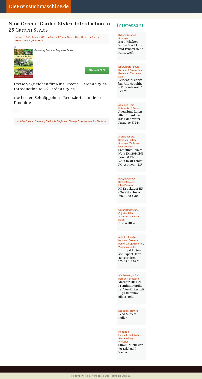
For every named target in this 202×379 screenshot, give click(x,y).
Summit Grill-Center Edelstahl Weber (131, 348)
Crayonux (126, 375)
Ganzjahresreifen (134, 243)
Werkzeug (123, 341)
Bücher (53, 37)
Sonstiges (123, 38)
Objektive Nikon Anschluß (126, 215)
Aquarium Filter (126, 104)
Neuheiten (123, 310)
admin (18, 37)
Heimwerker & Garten (129, 108)
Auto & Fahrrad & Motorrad (127, 238)
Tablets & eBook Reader (128, 145)
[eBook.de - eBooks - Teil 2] (15, 46)
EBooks (62, 37)
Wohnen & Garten (127, 246)
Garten (70, 37)
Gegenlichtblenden (127, 209)
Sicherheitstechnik (127, 34)
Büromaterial (124, 181)
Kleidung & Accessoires (130, 70)
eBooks (19, 40)
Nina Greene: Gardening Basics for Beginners (42, 121)
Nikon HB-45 (127, 223)
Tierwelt (134, 310)
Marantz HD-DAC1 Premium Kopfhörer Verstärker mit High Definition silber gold (131, 289)
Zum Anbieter (97, 70)
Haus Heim (80, 37)
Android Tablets (126, 136)
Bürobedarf (130, 178)
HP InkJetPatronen (126, 183)
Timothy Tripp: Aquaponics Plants (87, 121)
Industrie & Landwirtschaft (125, 333)
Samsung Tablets (127, 139)
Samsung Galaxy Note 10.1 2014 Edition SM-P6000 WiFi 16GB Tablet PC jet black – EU (131, 157)
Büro (120, 178)
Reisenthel (123, 73)
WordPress (97, 375)
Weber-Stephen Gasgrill (129, 336)
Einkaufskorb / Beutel (129, 66)
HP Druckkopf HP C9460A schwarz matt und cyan (130, 192)
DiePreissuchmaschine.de (39, 6)
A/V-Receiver (124, 275)
